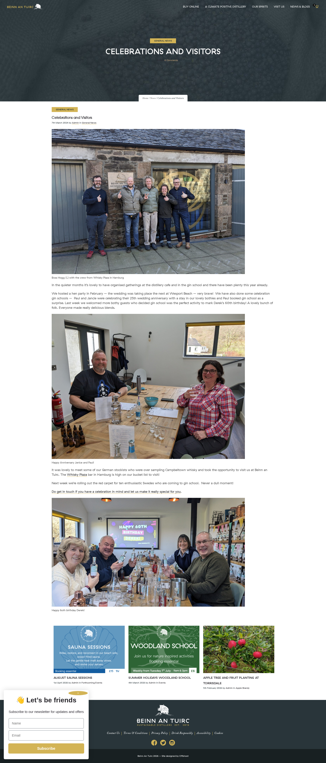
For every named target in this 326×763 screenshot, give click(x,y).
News (153, 98)
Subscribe (46, 748)
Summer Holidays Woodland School (159, 678)
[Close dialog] (78, 693)
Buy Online (191, 6)
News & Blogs (300, 6)
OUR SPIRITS (260, 6)
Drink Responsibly (182, 733)
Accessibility (204, 733)
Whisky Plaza (77, 474)
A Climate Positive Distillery (225, 6)
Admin (160, 60)
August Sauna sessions (73, 678)
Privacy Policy (159, 733)
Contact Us (113, 733)
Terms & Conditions (135, 733)
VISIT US (279, 6)
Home (145, 98)
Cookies (218, 733)
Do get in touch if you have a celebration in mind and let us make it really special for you (116, 491)
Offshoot (183, 756)
